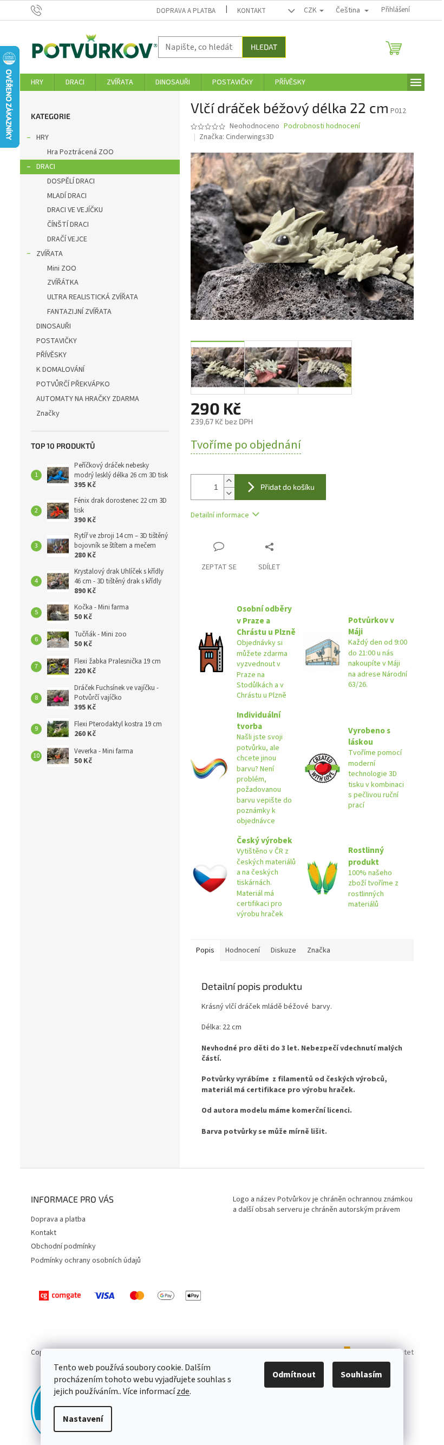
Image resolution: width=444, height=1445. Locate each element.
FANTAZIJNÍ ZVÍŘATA (79, 311)
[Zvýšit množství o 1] (229, 481)
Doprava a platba (186, 11)
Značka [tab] (318, 950)
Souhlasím (361, 1375)
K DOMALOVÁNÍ (60, 369)
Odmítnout (294, 1375)
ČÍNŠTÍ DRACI (68, 224)
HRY (42, 137)
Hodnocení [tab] (242, 950)
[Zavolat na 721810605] (47, 10)
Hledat (264, 46)
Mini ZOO (61, 268)
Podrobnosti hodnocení (322, 126)
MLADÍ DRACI (67, 196)
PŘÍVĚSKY (51, 355)
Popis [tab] (205, 950)
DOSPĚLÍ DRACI (71, 181)
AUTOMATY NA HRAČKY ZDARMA (87, 398)
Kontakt (251, 11)
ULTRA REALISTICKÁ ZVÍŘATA (92, 297)
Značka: (236, 137)
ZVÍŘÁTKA (63, 282)
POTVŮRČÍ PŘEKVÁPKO (73, 384)
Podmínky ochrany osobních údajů (86, 1260)
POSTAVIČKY (56, 341)
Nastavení (83, 1419)
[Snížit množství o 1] (229, 493)
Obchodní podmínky (63, 1246)
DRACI (45, 166)
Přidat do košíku (287, 486)
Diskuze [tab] (283, 950)
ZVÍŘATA (49, 253)
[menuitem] (37, 82)
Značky (48, 413)
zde (183, 1391)
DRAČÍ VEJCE (67, 239)
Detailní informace (220, 515)
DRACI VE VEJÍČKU (75, 210)
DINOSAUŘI (53, 326)
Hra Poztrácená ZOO (80, 152)
